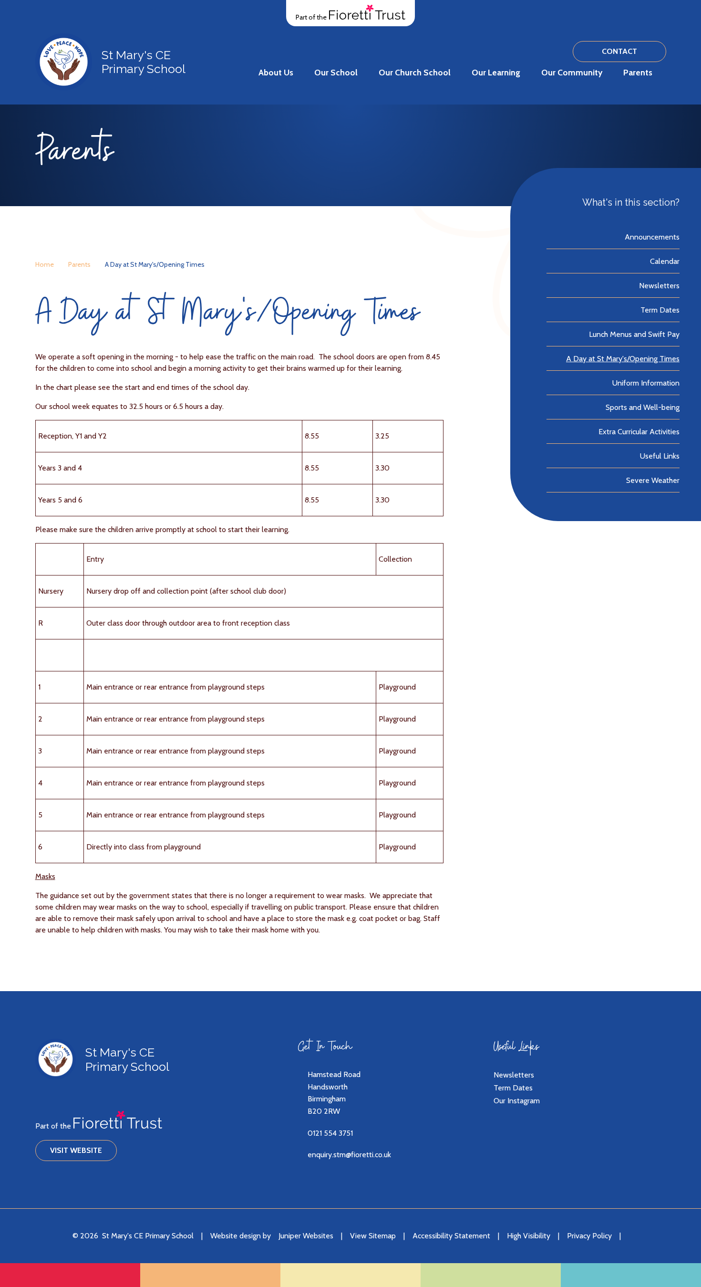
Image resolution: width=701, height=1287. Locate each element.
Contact (619, 51)
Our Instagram (517, 1100)
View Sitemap (373, 1235)
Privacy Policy (589, 1235)
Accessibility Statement (451, 1235)
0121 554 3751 (330, 1133)
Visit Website (76, 1150)
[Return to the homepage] (63, 61)
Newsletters (514, 1074)
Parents (79, 264)
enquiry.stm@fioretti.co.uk (349, 1154)
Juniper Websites (305, 1235)
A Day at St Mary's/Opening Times (155, 264)
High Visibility (528, 1235)
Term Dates (513, 1087)
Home (44, 264)
